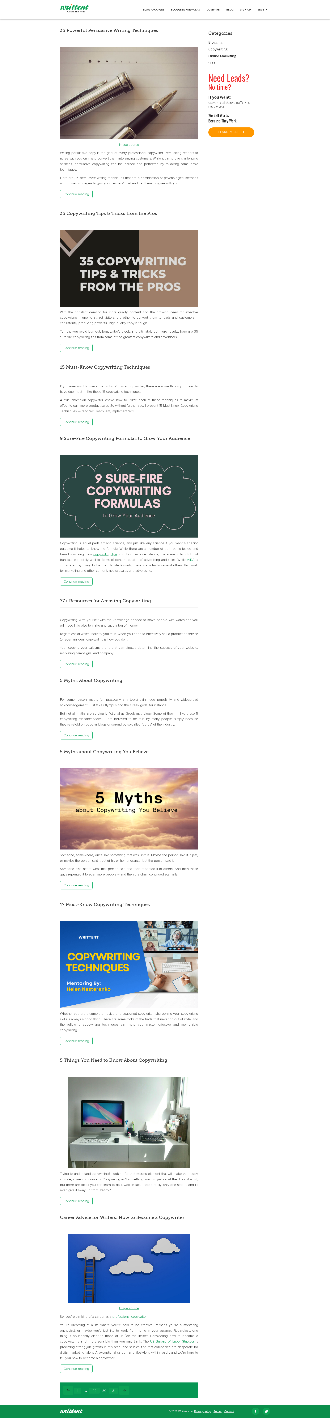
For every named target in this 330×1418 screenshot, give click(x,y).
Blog (230, 9)
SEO (211, 63)
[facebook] (255, 1411)
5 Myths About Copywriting (91, 680)
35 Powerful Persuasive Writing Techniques (109, 30)
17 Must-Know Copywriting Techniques (105, 904)
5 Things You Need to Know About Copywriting (113, 1060)
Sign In (263, 9)
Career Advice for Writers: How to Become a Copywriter (122, 1217)
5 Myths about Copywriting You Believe (104, 751)
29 (94, 1391)
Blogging (215, 42)
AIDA (191, 560)
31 (113, 1391)
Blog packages (153, 9)
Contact (229, 1411)
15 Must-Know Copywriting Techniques (105, 367)
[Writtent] (71, 1412)
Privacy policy (202, 1411)
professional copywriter (129, 1316)
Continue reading (76, 194)
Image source (129, 145)
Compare (213, 9)
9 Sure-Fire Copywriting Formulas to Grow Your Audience (125, 438)
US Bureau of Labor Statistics (172, 1341)
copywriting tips (105, 554)
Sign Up (245, 9)
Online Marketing (222, 56)
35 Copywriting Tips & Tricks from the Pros (108, 213)
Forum (218, 1411)
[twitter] (266, 1411)
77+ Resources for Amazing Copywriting (105, 600)
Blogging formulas (185, 9)
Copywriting (217, 49)
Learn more (229, 132)
